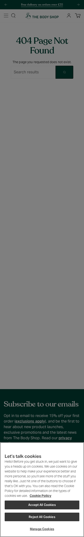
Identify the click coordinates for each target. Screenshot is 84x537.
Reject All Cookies (42, 517)
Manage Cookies (42, 529)
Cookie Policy (40, 496)
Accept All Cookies (42, 505)
